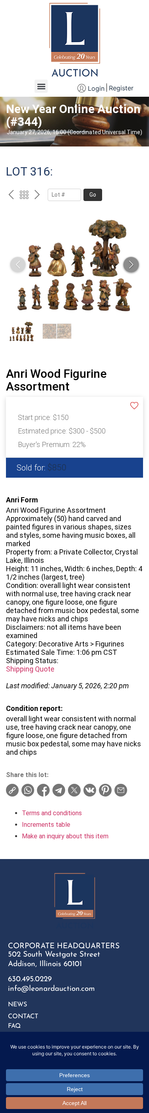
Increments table (46, 824)
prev (11, 196)
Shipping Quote (30, 669)
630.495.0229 (30, 979)
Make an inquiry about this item (65, 836)
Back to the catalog (24, 196)
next (37, 196)
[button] (41, 86)
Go (92, 194)
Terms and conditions (52, 813)
